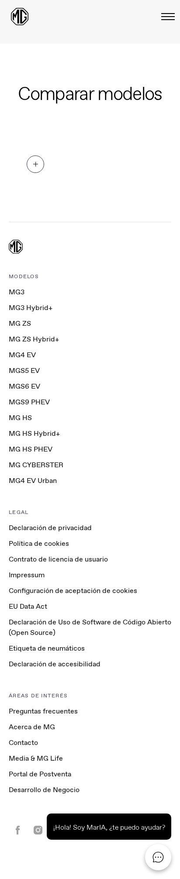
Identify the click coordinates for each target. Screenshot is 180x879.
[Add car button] (35, 164)
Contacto (23, 742)
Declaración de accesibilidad (54, 664)
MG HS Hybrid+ (34, 433)
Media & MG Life (36, 758)
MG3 (16, 291)
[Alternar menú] (165, 16)
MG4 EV (22, 354)
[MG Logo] (16, 247)
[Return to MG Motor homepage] (19, 16)
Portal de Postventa (40, 774)
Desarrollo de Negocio (44, 789)
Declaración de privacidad (50, 527)
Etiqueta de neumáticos (47, 648)
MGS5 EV (24, 370)
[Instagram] (38, 831)
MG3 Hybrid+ (30, 307)
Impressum (27, 574)
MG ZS (20, 323)
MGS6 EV (24, 386)
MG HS (20, 417)
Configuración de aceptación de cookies (73, 591)
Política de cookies (39, 543)
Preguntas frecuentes (43, 711)
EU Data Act (28, 606)
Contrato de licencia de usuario (58, 559)
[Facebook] (18, 831)
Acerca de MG (32, 726)
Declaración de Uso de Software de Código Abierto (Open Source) (90, 627)
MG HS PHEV (30, 449)
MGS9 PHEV (29, 402)
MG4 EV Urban (33, 480)
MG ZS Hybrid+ (34, 339)
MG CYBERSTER (36, 464)
